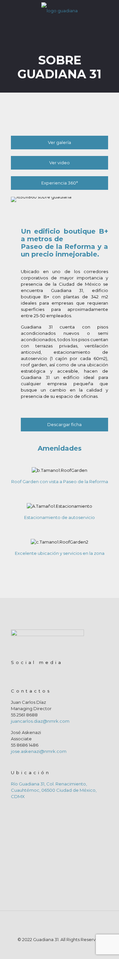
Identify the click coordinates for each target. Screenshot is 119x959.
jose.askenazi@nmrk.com (38, 751)
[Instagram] (63, 949)
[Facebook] (55, 949)
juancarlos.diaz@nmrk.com (40, 721)
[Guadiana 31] (59, 10)
